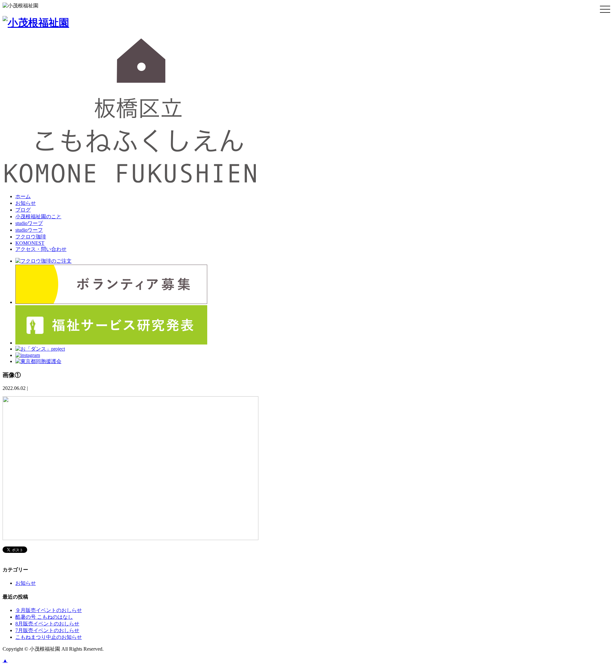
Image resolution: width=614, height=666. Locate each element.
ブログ (23, 210)
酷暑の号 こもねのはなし (44, 617)
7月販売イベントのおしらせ (47, 630)
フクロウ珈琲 (30, 236)
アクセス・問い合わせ (41, 249)
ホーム (23, 196)
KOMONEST (29, 243)
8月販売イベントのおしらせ (47, 623)
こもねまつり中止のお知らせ (48, 637)
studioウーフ (29, 230)
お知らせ (25, 203)
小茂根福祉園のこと (38, 216)
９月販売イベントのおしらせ (48, 610)
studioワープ (29, 223)
